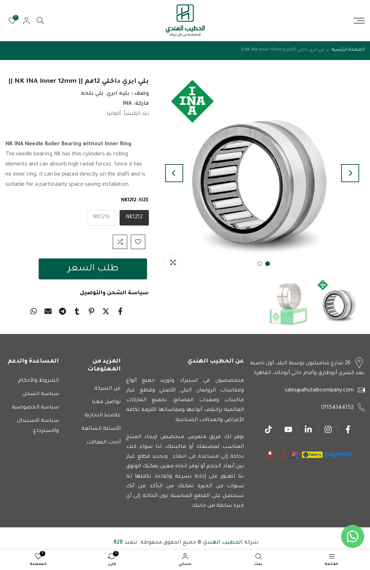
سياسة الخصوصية (35, 408)
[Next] (174, 173)
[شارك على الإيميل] (48, 311)
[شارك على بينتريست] (91, 311)
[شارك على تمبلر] (77, 311)
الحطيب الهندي (222, 543)
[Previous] (350, 173)
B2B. (117, 543)
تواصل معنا (106, 402)
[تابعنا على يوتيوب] (288, 429)
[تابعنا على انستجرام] (328, 429)
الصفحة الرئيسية (348, 50)
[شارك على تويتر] (105, 311)
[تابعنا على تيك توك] (268, 429)
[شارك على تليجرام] (62, 311)
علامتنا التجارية (103, 416)
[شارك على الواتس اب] (33, 311)
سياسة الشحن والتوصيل (114, 293)
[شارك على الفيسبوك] (120, 311)
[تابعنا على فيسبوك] (348, 429)
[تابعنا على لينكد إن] (308, 429)
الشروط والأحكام (38, 381)
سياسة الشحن (40, 394)
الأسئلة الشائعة (101, 429)
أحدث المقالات (103, 443)
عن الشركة (107, 389)
